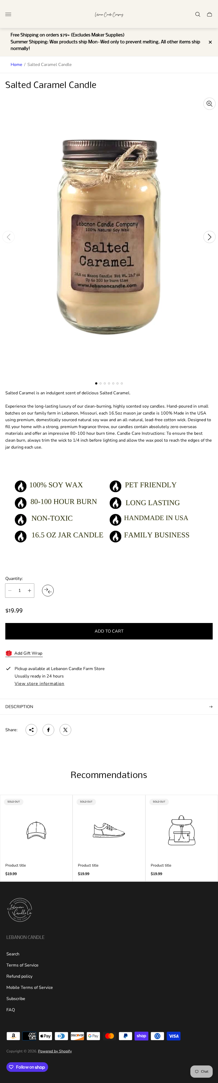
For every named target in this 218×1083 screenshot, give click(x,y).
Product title (15, 865)
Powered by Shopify (55, 1051)
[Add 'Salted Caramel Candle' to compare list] (48, 590)
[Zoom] (209, 104)
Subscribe (15, 999)
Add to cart (109, 631)
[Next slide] (209, 237)
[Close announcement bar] (210, 42)
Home (16, 65)
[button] (96, 383)
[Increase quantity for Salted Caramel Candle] (29, 590)
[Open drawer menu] (8, 14)
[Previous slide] (8, 237)
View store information (39, 684)
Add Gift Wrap (28, 653)
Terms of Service (22, 965)
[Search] (198, 14)
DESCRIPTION (19, 707)
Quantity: (14, 578)
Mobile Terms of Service (29, 987)
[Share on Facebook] (48, 730)
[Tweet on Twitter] (65, 730)
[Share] (31, 730)
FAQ (10, 1010)
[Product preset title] (36, 830)
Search (12, 954)
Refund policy (19, 976)
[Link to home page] (19, 910)
